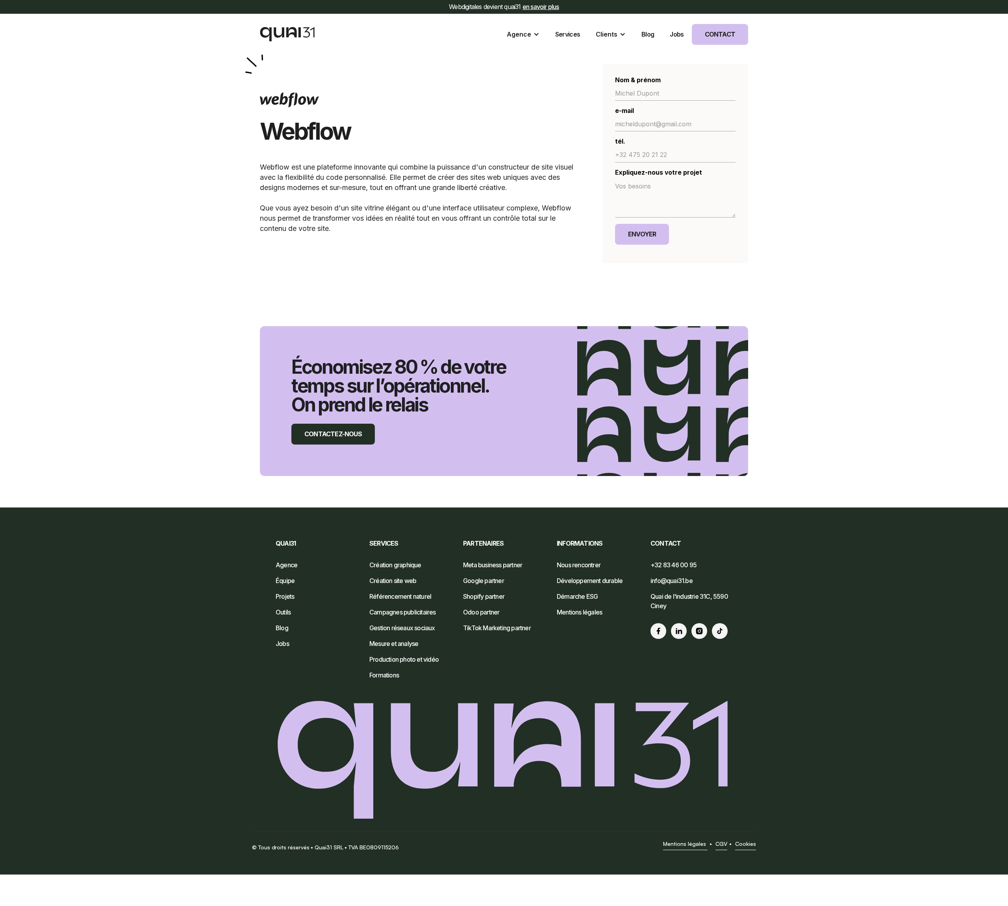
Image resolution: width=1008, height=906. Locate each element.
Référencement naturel (400, 596)
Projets (285, 596)
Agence (286, 565)
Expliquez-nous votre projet (658, 172)
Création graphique (395, 565)
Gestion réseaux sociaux (402, 628)
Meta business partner (492, 565)
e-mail (624, 110)
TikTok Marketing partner (497, 628)
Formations (384, 675)
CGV (721, 843)
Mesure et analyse (393, 644)
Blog (282, 628)
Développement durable (590, 581)
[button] (523, 34)
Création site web (392, 581)
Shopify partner (483, 596)
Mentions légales (579, 612)
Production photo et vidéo (404, 659)
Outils (283, 612)
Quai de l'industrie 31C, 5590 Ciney (689, 601)
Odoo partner (481, 612)
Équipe (285, 581)
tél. (620, 141)
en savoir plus (541, 7)
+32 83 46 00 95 (673, 565)
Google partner (483, 581)
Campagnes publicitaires (402, 612)
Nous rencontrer (578, 565)
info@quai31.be (671, 581)
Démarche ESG (577, 596)
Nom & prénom (638, 80)
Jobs (282, 644)
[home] (287, 34)
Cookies (745, 843)
